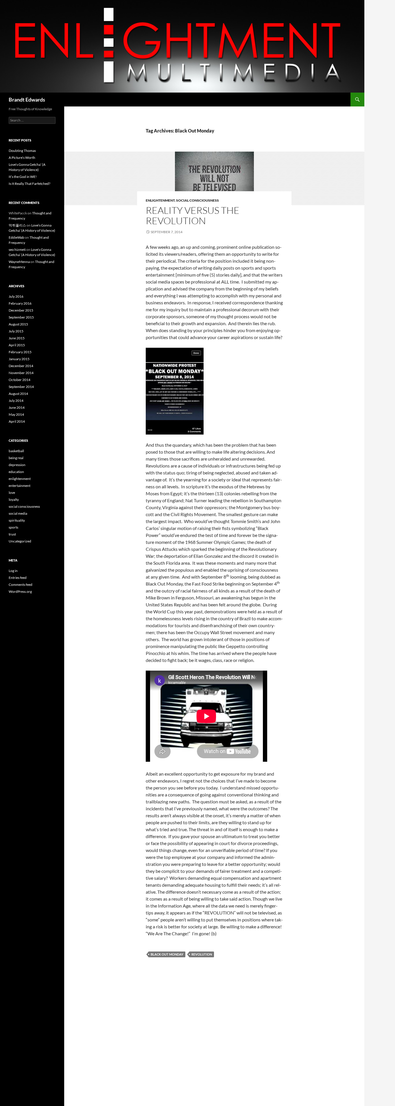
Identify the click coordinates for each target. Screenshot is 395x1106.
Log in (13, 570)
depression (17, 465)
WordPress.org (20, 591)
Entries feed (18, 577)
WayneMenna (19, 262)
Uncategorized (20, 541)
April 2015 (17, 345)
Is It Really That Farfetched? (29, 183)
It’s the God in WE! (23, 176)
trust (12, 534)
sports (13, 527)
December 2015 (21, 310)
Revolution (201, 954)
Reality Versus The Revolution (192, 215)
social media (18, 513)
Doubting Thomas (22, 150)
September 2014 (21, 386)
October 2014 (19, 380)
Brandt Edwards (27, 99)
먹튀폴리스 (17, 225)
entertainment (19, 485)
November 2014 (21, 373)
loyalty (14, 499)
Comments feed (20, 584)
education (16, 472)
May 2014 (16, 414)
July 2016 (16, 296)
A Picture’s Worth (22, 157)
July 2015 (16, 331)
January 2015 (19, 359)
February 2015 (20, 352)
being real (16, 458)
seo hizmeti (17, 249)
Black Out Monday (167, 954)
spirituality (17, 520)
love (12, 492)
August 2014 (18, 393)
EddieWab (16, 237)
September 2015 (21, 317)
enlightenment (160, 200)
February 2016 (20, 303)
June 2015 (17, 338)
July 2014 (16, 400)
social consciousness (197, 200)
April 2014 (17, 421)
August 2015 (18, 324)
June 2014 (17, 407)
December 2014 (21, 366)
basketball (16, 451)
